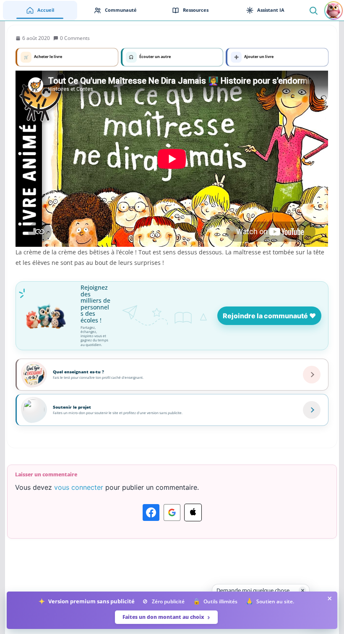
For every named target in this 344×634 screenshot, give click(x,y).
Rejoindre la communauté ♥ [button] (269, 316)
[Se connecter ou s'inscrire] (333, 10)
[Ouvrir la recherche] (313, 10)
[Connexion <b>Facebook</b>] (151, 512)
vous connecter (78, 487)
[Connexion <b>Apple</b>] (193, 512)
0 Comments (75, 38)
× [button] (303, 590)
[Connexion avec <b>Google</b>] (172, 512)
